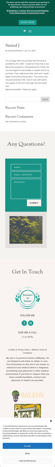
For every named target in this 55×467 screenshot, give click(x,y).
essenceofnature (15, 50)
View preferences (27, 460)
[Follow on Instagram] (30, 323)
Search (45, 99)
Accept (27, 446)
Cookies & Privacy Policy (19, 349)
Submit (34, 203)
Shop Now (27, 22)
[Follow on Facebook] (24, 323)
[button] (51, 421)
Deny (27, 453)
